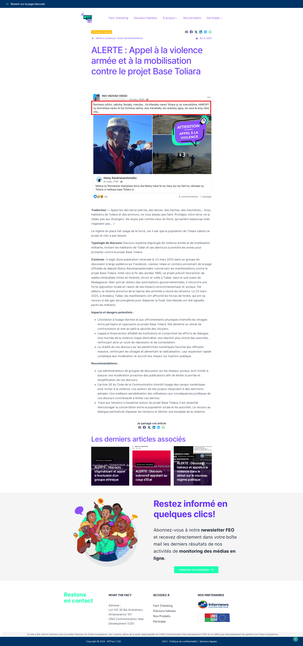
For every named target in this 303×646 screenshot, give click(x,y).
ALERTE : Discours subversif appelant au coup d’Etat (151, 476)
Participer (159, 621)
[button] (25, 4)
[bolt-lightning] (92, 38)
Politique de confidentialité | (183, 641)
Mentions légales (208, 641)
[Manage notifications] (295, 639)
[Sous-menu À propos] (177, 18)
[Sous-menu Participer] (222, 18)
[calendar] (196, 38)
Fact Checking (162, 605)
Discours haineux (102, 32)
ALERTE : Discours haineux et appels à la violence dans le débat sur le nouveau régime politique (192, 471)
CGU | (165, 641)
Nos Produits (161, 616)
